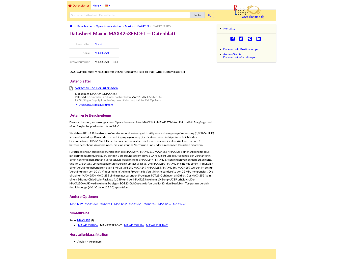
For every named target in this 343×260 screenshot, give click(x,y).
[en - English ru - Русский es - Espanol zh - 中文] (107, 5)
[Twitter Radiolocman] (242, 38)
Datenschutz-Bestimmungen (241, 49)
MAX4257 (179, 203)
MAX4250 (91, 203)
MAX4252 (120, 203)
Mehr (98, 4)
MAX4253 (102, 53)
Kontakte (229, 28)
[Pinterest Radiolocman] (251, 38)
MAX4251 (106, 203)
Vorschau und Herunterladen (96, 88)
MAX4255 (150, 203)
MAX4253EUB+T (157, 225)
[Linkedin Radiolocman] (259, 38)
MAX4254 (135, 203)
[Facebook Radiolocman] (233, 38)
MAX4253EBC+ (88, 225)
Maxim (99, 44)
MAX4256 (164, 203)
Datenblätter (81, 5)
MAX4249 (76, 203)
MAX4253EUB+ (134, 225)
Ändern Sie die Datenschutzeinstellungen (239, 55)
